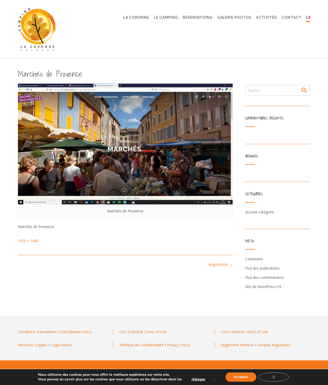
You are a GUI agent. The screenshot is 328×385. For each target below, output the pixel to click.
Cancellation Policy (75, 331)
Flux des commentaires (264, 277)
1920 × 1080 (28, 240)
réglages (198, 379)
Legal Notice (61, 344)
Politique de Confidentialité (141, 344)
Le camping (166, 17)
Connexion (254, 258)
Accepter (241, 376)
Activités (266, 17)
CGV (224, 331)
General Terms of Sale (249, 331)
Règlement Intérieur (237, 344)
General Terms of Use (148, 331)
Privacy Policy (178, 344)
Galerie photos (234, 17)
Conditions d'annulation (37, 331)
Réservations (197, 17)
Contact (291, 17)
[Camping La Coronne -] (37, 29)
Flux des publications (262, 268)
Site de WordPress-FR (263, 286)
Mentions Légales (32, 344)
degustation (220, 264)
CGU (123, 331)
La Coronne (136, 17)
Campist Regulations (274, 344)
